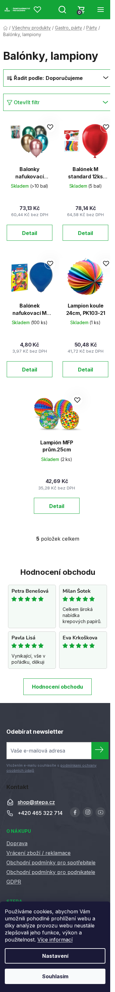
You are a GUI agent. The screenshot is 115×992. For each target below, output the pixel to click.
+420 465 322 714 (40, 813)
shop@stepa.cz (36, 802)
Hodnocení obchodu (57, 686)
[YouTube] (100, 812)
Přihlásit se (100, 750)
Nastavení (55, 956)
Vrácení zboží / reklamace (38, 853)
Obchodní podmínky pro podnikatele (50, 872)
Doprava (16, 843)
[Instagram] (88, 812)
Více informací (55, 939)
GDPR (13, 882)
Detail (29, 233)
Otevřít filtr (27, 102)
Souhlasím (55, 976)
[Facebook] (75, 812)
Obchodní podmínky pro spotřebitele (51, 862)
